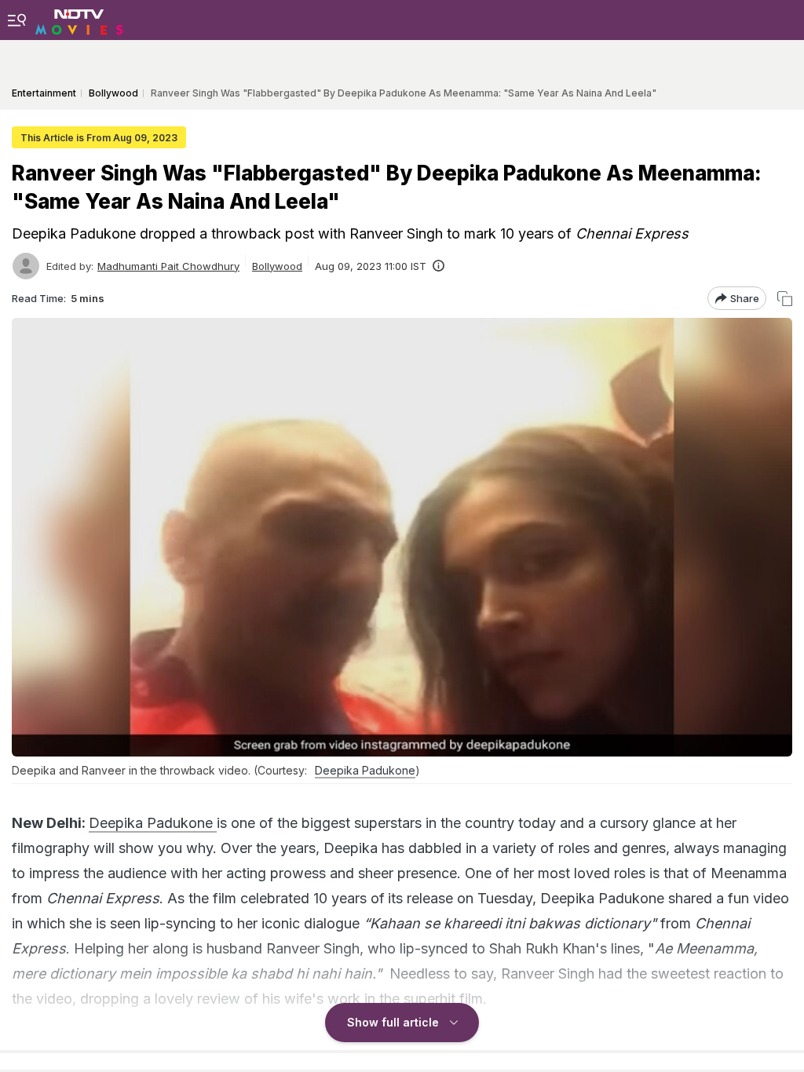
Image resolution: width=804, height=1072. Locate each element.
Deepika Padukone (365, 770)
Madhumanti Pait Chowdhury (168, 266)
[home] (79, 19)
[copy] (784, 298)
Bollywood (277, 266)
